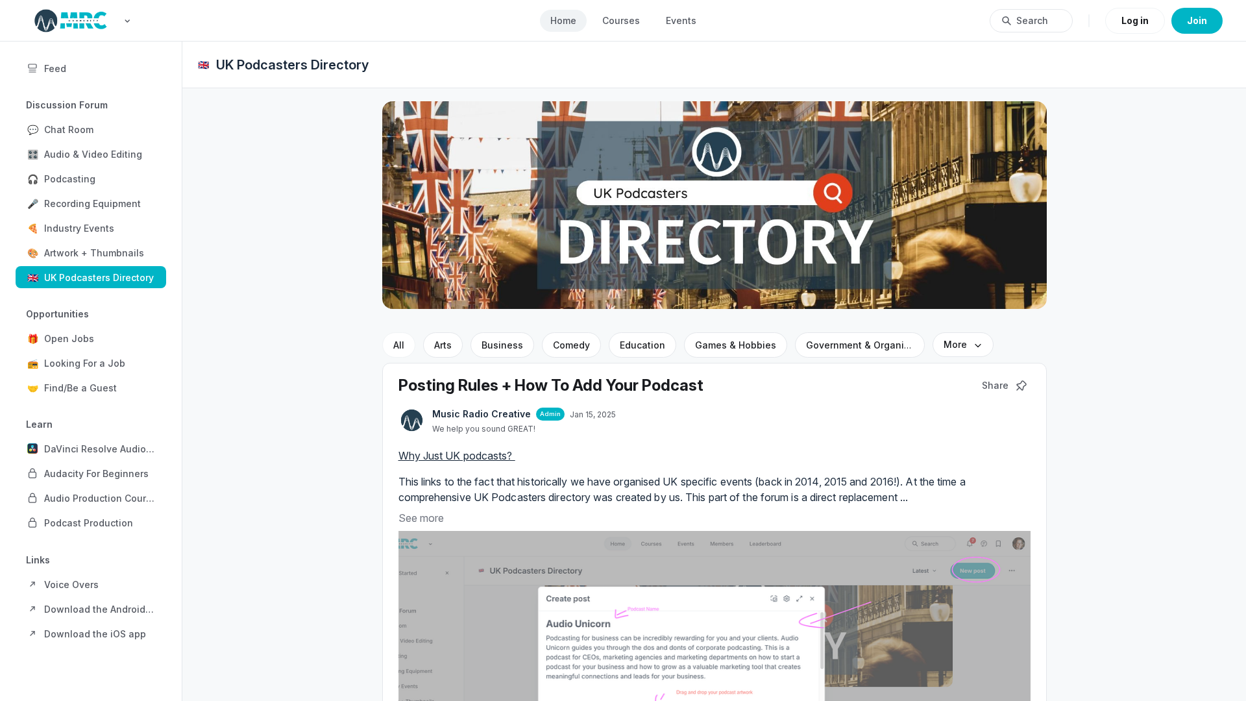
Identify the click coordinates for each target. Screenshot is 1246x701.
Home (563, 20)
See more (421, 517)
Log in (1135, 20)
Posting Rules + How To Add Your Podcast (550, 385)
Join (1197, 20)
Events (681, 20)
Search (1032, 20)
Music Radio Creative (481, 413)
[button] (91, 129)
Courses (621, 20)
